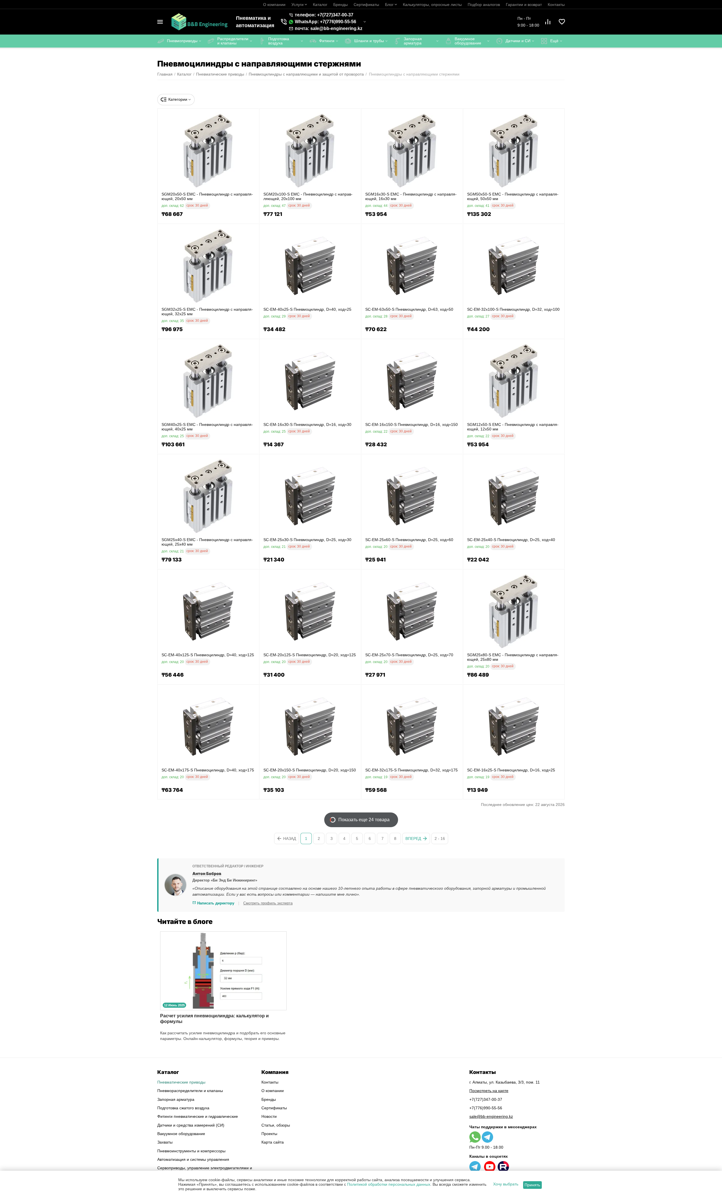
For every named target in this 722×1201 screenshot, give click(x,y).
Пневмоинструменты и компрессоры (191, 1151)
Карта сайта (272, 1142)
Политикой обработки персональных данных (388, 1184)
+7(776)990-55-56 (485, 1108)
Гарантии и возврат (524, 4)
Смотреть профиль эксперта (268, 903)
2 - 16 (440, 838)
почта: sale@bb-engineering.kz (328, 28)
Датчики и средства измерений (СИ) (190, 1125)
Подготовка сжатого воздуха (183, 1108)
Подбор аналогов (484, 4)
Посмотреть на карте (488, 1090)
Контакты (556, 4)
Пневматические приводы (181, 1082)
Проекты (269, 1133)
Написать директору (215, 903)
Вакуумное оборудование (181, 1133)
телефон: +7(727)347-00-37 (324, 14)
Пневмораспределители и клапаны (190, 1090)
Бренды (340, 4)
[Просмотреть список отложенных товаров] (562, 21)
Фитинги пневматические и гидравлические (197, 1116)
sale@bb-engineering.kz (491, 1116)
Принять (532, 1185)
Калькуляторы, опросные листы (432, 4)
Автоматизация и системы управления (193, 1159)
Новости (269, 1116)
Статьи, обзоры (275, 1125)
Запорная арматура (175, 1099)
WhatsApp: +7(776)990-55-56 (325, 21)
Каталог (320, 4)
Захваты (165, 1142)
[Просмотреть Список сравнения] (547, 21)
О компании (274, 4)
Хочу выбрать (505, 1184)
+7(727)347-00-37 (485, 1099)
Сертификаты (366, 4)
